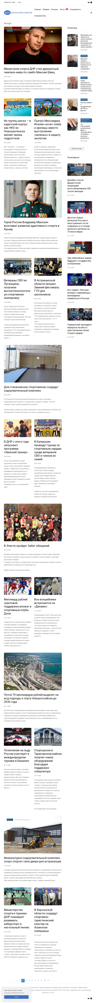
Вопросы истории (77, 170)
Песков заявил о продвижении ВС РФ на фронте (86, 106)
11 (48, 980)
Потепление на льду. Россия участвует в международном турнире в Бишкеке (17, 756)
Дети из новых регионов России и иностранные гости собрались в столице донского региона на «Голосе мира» (78, 224)
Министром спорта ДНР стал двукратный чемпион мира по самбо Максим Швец (31, 70)
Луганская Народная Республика (28, 348)
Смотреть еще (76, 148)
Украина (84, 55)
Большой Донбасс (77, 167)
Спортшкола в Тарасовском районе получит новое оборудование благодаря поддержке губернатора (48, 761)
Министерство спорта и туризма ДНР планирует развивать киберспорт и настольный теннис (16, 918)
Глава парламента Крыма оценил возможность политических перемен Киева (86, 86)
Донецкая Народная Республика (25, 30)
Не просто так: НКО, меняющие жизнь (14, 103)
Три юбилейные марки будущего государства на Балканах (79, 261)
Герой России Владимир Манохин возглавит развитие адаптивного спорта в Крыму (31, 226)
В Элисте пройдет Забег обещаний (26, 545)
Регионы (54, 9)
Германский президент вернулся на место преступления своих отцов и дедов (79, 328)
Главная (37, 9)
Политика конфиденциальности (14, 992)
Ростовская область (78, 205)
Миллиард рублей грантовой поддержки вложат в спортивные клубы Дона (17, 606)
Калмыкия (19, 507)
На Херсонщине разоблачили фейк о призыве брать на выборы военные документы (86, 131)
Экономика (11, 348)
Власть (10, 30)
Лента (64, 9)
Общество (11, 261)
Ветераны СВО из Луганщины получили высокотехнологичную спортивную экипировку (17, 289)
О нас (19, 2)
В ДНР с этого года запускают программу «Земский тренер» (16, 447)
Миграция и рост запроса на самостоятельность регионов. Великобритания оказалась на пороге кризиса (88, 41)
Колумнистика (40, 16)
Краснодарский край (24, 656)
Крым (16, 183)
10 (44, 980)
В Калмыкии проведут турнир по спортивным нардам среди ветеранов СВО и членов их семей (47, 450)
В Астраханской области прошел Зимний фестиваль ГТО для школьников (46, 287)
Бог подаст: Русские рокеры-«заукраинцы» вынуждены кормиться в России (79, 294)
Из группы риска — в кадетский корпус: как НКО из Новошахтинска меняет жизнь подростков (17, 129)
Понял (16, 997)
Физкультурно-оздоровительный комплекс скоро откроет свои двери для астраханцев (32, 859)
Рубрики (46, 9)
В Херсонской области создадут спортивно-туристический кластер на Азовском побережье (46, 920)
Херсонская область (85, 120)
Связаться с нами (9, 2)
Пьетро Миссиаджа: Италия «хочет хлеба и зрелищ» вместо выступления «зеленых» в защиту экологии (47, 129)
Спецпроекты (75, 9)
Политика (41, 102)
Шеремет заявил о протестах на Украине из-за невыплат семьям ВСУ (86, 64)
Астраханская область (22, 819)
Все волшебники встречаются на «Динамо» (45, 603)
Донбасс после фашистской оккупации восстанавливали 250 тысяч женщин (79, 186)
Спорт (40, 261)
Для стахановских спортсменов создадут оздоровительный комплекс (31, 388)
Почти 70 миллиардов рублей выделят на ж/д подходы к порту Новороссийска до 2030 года (31, 698)
